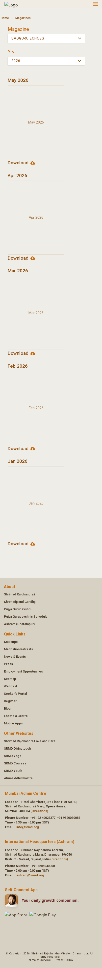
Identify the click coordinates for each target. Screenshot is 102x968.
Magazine (18, 29)
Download (18, 163)
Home (5, 18)
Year (12, 52)
